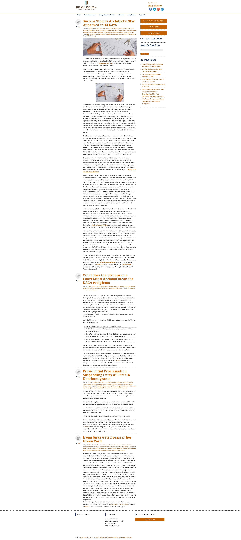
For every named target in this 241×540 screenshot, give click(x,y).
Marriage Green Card (92, 450)
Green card (99, 28)
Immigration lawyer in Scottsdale (104, 34)
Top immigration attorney (104, 450)
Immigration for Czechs (106, 15)
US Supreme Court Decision (90, 290)
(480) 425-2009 (155, 5)
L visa (89, 386)
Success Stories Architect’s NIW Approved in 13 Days (109, 23)
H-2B (99, 386)
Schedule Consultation (153, 21)
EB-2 (94, 28)
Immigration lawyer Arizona (99, 384)
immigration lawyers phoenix (111, 32)
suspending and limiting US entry (118, 388)
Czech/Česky (152, 3)
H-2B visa (107, 382)
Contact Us (142, 15)
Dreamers (132, 288)
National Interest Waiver (125, 32)
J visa (133, 386)
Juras (79, 27)
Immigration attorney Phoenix (118, 30)
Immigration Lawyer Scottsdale (95, 32)
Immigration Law (89, 15)
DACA (89, 286)
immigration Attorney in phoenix (105, 286)
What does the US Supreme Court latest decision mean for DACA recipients (108, 279)
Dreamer (94, 286)
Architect (90, 28)
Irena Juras (113, 504)
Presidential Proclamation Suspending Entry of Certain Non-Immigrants (106, 375)
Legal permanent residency (115, 448)
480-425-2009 (123, 504)
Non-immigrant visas (90, 388)
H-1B (89, 382)
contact (118, 360)
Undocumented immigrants (118, 450)
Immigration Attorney (100, 537)
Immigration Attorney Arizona (108, 386)
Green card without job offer (120, 28)
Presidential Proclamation (103, 388)
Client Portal (154, 27)
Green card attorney (108, 28)
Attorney (120, 15)
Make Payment (154, 33)
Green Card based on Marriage (111, 444)
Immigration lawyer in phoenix (98, 288)
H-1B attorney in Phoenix (97, 382)
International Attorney (113, 537)
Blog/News (131, 15)
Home (79, 15)
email (86, 506)
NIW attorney (92, 36)
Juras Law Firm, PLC (86, 537)
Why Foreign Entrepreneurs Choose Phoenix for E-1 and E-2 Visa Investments (153, 101)
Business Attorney (126, 537)
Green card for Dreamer (126, 444)
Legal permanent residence (120, 34)
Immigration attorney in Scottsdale (102, 30)
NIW (133, 32)
